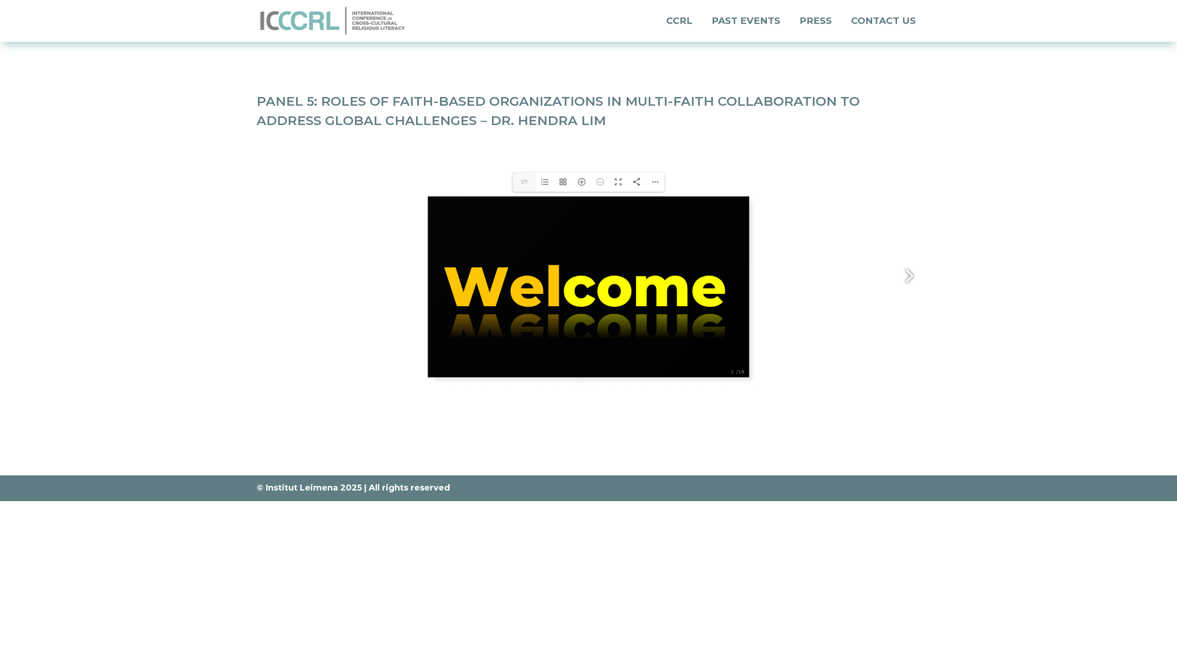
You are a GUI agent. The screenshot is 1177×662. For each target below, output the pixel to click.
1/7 (524, 181)
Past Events (746, 20)
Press (816, 20)
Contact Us (883, 20)
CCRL (679, 20)
